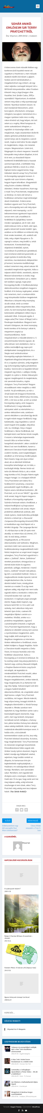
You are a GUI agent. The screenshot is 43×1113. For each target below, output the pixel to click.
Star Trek (28, 1064)
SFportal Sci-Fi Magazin (16, 1029)
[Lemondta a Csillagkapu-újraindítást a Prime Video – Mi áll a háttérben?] (7, 1071)
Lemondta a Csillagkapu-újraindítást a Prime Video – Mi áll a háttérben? (24, 1072)
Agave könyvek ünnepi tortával (17, 997)
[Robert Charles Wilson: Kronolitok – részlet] (21, 913)
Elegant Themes (15, 1107)
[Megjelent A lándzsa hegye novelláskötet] (7, 1094)
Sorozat (22, 1064)
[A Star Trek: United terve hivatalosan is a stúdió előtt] (7, 1061)
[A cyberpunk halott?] (21, 875)
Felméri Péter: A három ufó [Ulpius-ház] (20, 968)
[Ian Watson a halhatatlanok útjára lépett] (7, 1083)
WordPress (36, 1107)
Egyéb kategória (25, 1054)
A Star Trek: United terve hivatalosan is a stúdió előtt (22, 1061)
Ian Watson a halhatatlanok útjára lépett (24, 1083)
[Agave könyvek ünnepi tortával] (21, 984)
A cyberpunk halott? (12, 889)
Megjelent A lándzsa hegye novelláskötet (22, 1093)
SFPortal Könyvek (31, 1096)
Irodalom (33, 36)
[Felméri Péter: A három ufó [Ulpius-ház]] (21, 954)
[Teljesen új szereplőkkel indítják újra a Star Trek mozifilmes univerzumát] (7, 1049)
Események (23, 1086)
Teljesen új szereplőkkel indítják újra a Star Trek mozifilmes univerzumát (23, 1049)
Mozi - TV (22, 1076)
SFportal (13, 36)
